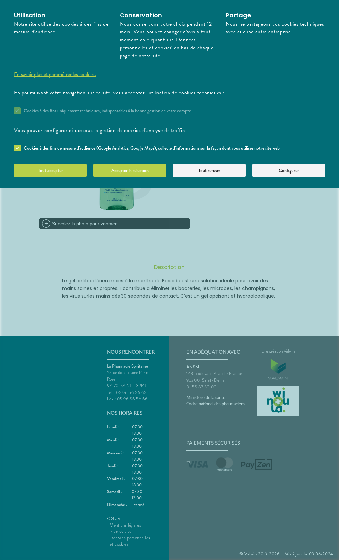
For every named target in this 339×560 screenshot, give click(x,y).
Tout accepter (50, 170)
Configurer (289, 170)
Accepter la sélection (130, 170)
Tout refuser (209, 170)
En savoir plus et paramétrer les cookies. (55, 74)
